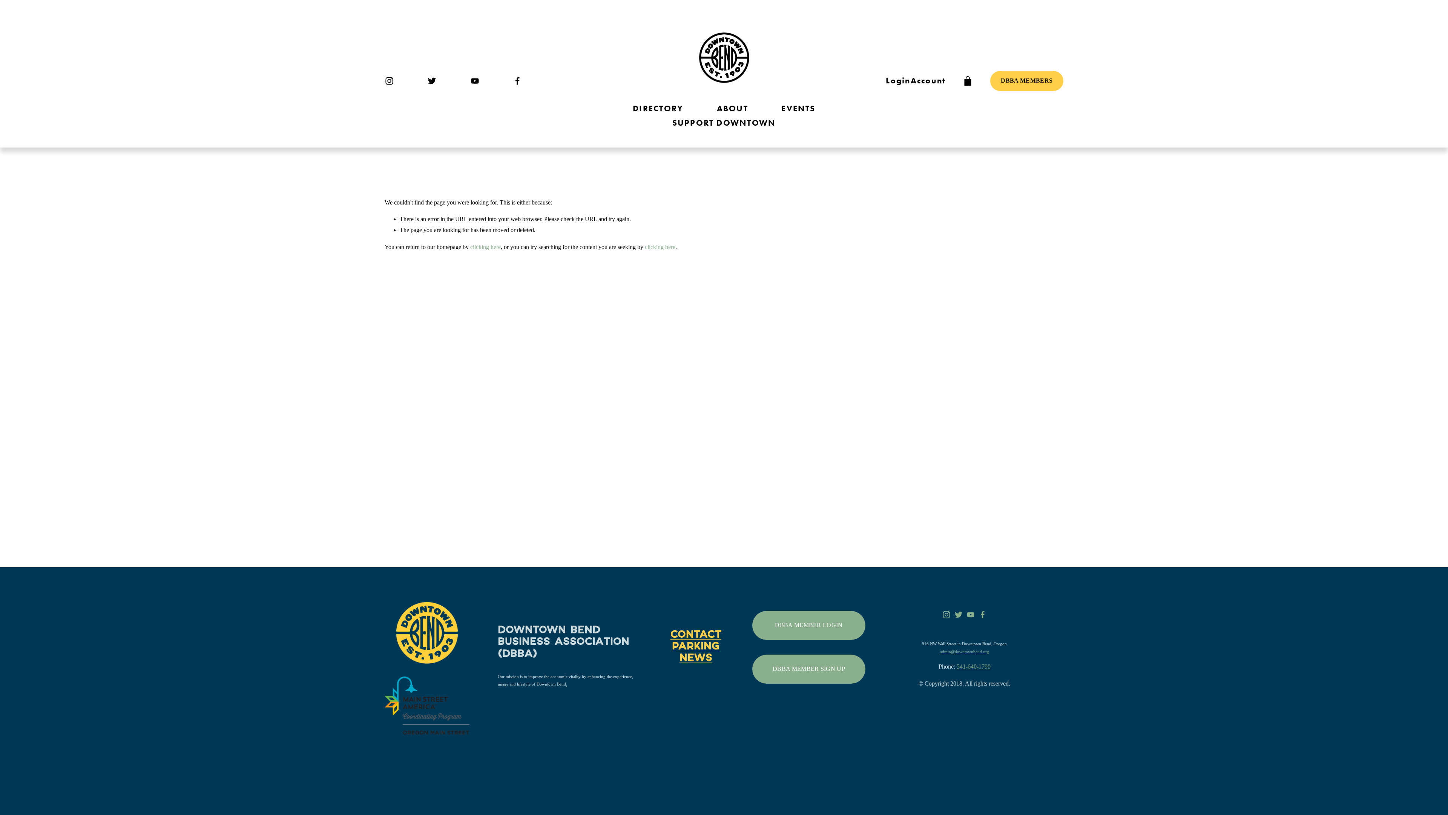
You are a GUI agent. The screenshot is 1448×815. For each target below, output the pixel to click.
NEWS (696, 659)
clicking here (485, 247)
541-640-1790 (974, 666)
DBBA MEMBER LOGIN (808, 625)
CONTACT (695, 635)
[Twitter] (432, 81)
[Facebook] (517, 81)
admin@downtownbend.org (964, 651)
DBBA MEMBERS (1026, 80)
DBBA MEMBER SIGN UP (809, 669)
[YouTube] (475, 81)
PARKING (695, 647)
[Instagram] (389, 81)
